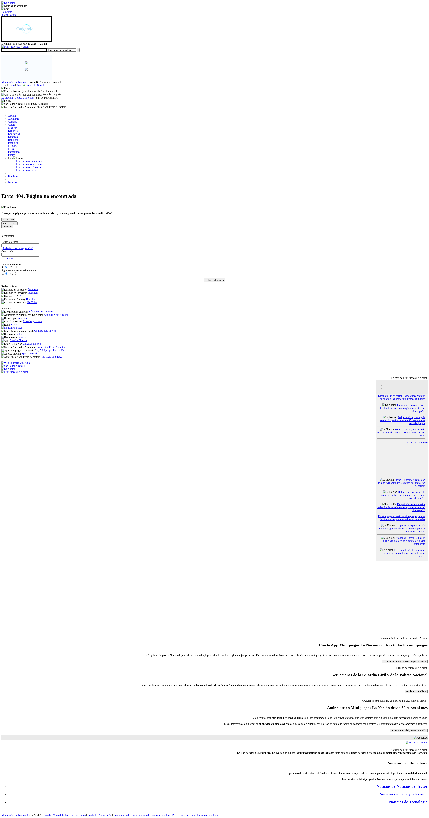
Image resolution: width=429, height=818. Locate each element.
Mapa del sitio (60, 815)
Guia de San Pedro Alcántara (50, 346)
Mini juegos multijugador (29, 161)
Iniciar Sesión (8, 14)
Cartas (11, 124)
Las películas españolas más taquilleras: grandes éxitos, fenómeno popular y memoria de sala (401, 528)
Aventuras (13, 118)
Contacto (92, 815)
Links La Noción (32, 343)
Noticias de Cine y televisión (403, 794)
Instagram (33, 292)
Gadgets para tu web (45, 330)
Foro (12, 85)
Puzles (11, 154)
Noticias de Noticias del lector (402, 786)
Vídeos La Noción (24, 97)
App (18, 85)
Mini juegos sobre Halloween (31, 164)
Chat (5, 85)
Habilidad (13, 139)
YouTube (32, 302)
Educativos (14, 133)
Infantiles (13, 142)
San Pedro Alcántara (47, 97)
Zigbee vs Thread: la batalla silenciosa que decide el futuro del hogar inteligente (404, 540)
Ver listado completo (417, 442)
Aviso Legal (105, 815)
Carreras (12, 121)
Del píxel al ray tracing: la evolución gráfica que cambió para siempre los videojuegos (402, 420)
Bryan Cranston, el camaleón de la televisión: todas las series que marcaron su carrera (401, 432)
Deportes (13, 130)
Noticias (12, 182)
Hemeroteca (23, 337)
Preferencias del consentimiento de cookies (195, 815)
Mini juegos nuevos (26, 170)
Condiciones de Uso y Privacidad (131, 815)
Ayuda (47, 815)
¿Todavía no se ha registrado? (17, 248)
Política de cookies (160, 815)
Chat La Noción (18, 340)
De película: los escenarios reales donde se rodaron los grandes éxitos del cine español (401, 408)
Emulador (13, 176)
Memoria (13, 145)
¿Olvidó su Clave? (11, 258)
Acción (12, 115)
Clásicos (12, 127)
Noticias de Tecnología (408, 802)
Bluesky (30, 299)
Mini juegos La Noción (13, 82)
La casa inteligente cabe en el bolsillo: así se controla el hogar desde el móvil (404, 553)
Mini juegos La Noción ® (15, 815)
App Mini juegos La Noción (50, 350)
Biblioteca (20, 334)
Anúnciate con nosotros (56, 314)
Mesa (11, 148)
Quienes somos (78, 815)
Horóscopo (22, 318)
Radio (14, 324)
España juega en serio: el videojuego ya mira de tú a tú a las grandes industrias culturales (401, 397)
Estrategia (13, 136)
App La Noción (29, 353)
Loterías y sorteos (32, 321)
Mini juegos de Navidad (29, 167)
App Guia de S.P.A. (51, 356)
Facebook (33, 289)
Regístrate (6, 11)
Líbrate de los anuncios (41, 311)
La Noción (7, 97)
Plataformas (14, 151)
